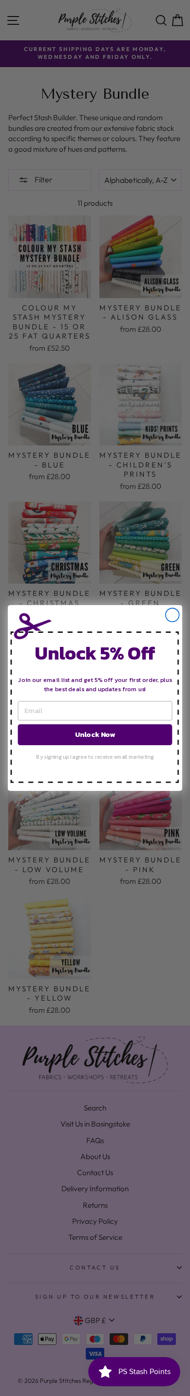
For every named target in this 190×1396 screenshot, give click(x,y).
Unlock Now (95, 734)
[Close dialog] (172, 615)
